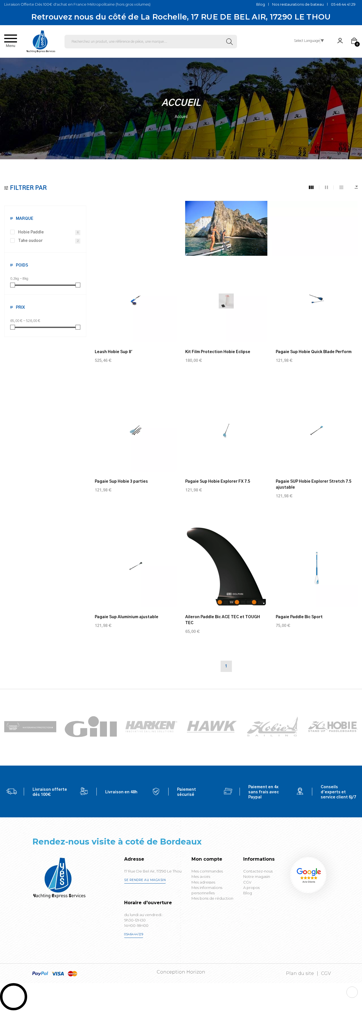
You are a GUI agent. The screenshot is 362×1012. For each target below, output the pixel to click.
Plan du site (300, 973)
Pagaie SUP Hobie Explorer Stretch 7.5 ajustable (313, 484)
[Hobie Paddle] (333, 727)
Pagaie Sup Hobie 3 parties (121, 482)
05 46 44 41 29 (343, 4)
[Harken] (151, 727)
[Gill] (91, 727)
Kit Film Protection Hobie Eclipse (217, 352)
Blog (260, 4)
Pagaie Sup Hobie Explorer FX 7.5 (217, 482)
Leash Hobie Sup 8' (113, 352)
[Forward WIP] (30, 727)
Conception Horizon (181, 972)
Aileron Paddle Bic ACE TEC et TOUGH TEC (222, 620)
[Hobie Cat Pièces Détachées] (272, 727)
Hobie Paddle (48, 232)
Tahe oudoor (48, 241)
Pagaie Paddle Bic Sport (299, 617)
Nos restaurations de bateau (298, 4)
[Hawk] (212, 727)
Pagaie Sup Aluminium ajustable (126, 617)
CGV (326, 973)
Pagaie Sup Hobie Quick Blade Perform (314, 352)
